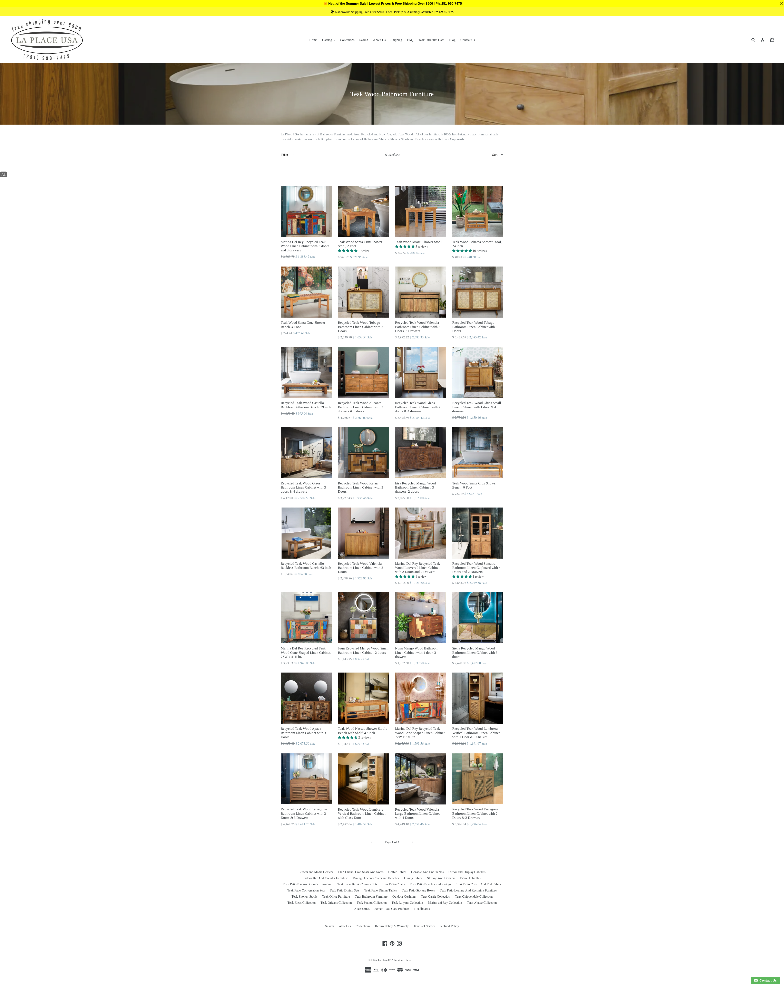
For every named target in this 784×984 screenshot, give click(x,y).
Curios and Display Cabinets (467, 872)
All (3, 174)
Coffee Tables (397, 872)
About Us (379, 40)
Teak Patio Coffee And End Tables (478, 884)
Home (313, 40)
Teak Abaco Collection (482, 902)
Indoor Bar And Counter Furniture (325, 878)
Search (363, 40)
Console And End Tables (427, 872)
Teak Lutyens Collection (407, 902)
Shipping (396, 40)
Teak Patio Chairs (393, 884)
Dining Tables (413, 878)
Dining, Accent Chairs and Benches (376, 878)
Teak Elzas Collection (301, 902)
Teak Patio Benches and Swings (430, 884)
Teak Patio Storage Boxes (418, 890)
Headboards (422, 908)
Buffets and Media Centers (315, 872)
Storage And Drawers (441, 878)
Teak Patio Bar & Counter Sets (357, 884)
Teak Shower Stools (304, 896)
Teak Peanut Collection (372, 902)
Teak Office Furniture (336, 896)
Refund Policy (449, 926)
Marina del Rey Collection (445, 902)
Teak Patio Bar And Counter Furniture (307, 884)
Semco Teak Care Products (391, 908)
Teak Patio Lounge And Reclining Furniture (468, 890)
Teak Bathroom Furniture (371, 896)
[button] (348, 250)
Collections (347, 40)
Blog (452, 40)
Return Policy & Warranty (392, 926)
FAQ (410, 40)
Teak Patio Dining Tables (380, 890)
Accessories (362, 908)
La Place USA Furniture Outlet (395, 960)
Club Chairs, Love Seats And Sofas (360, 872)
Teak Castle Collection (435, 896)
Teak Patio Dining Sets (344, 890)
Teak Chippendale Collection (474, 896)
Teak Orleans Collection (336, 902)
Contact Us (467, 40)
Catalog (329, 39)
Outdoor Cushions (404, 896)
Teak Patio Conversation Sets (306, 890)
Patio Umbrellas (470, 878)
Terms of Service (424, 926)
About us (345, 926)
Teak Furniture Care (431, 40)
